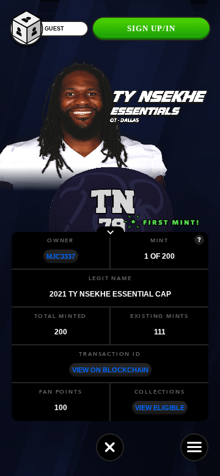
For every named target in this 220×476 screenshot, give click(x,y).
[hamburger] (194, 447)
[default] (110, 447)
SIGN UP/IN (151, 28)
